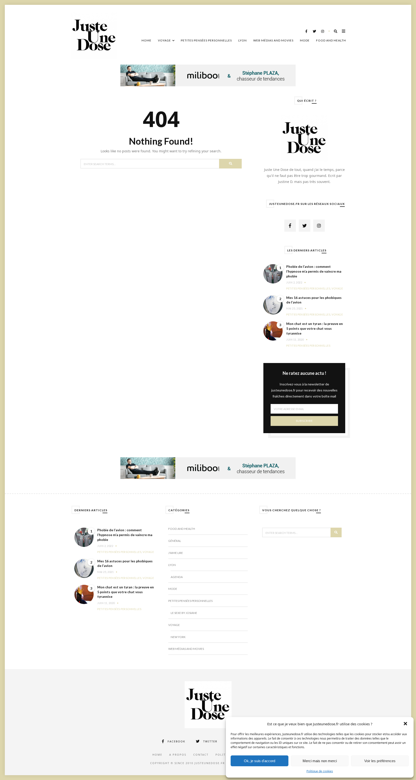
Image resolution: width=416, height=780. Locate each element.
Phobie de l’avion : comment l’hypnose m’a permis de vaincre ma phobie (313, 271)
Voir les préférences (380, 761)
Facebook (176, 741)
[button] (406, 724)
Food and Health (331, 40)
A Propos (177, 754)
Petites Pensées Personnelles (206, 40)
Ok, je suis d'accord (259, 761)
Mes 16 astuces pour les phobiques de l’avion (314, 300)
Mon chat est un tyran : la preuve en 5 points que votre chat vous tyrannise (314, 328)
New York (178, 637)
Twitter (210, 741)
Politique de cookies (319, 771)
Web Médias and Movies (273, 40)
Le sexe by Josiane (184, 613)
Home (146, 40)
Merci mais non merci (320, 761)
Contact (200, 754)
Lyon (242, 40)
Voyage (164, 40)
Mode (305, 40)
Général (174, 541)
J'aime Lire (175, 553)
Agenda (177, 577)
